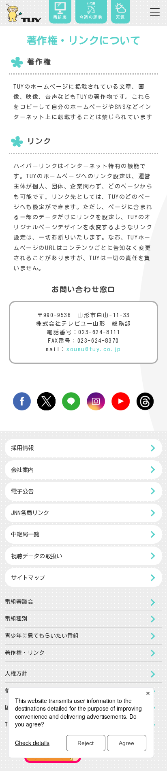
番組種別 (16, 618)
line (71, 401)
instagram (96, 401)
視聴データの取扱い (36, 556)
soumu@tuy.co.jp (93, 349)
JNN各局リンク (30, 513)
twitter (46, 401)
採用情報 (22, 448)
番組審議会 (19, 601)
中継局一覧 (25, 534)
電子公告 (22, 491)
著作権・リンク (25, 653)
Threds (145, 401)
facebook (22, 401)
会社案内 (22, 470)
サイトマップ (28, 578)
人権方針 (16, 673)
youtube (120, 401)
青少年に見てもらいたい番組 (42, 636)
